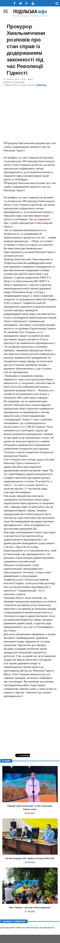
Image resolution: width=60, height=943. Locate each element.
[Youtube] (33, 3)
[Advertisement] (30, 116)
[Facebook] (14, 3)
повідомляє (44, 219)
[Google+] (27, 3)
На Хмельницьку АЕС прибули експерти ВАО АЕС (30, 858)
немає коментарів (15, 82)
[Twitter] (21, 3)
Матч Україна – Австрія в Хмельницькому (30, 907)
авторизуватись (47, 927)
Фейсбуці (41, 84)
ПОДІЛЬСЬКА (30, 11)
